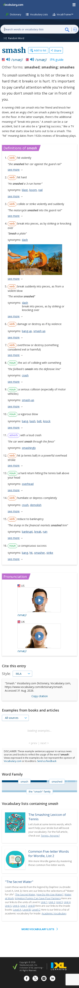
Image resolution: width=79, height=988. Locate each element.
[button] (74, 5)
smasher (39, 552)
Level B (26, 909)
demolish (35, 505)
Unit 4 (67, 902)
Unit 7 (23, 905)
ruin (45, 531)
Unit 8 (31, 905)
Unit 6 (16, 905)
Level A (17, 909)
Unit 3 (59, 902)
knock (46, 421)
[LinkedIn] (52, 979)
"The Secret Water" (19, 881)
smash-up (28, 400)
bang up (27, 331)
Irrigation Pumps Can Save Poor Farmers (38, 898)
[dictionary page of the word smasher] (76, 781)
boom (33, 190)
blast (25, 190)
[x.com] (35, 979)
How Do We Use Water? (49, 894)
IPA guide (56, 60)
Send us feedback (46, 761)
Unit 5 (8, 905)
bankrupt (27, 531)
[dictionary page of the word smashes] (75, 781)
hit (31, 552)
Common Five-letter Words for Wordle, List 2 (48, 853)
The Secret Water (25, 894)
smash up (39, 331)
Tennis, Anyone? (50, 835)
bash (32, 421)
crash (25, 375)
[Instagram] (44, 979)
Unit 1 (44, 902)
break (37, 531)
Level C (36, 909)
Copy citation (39, 696)
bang (25, 421)
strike (49, 552)
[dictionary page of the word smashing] (71, 781)
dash (25, 240)
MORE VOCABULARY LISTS (37, 929)
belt (39, 421)
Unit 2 (52, 902)
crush (25, 505)
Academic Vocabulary (54, 913)
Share (57, 50)
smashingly (29, 448)
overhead (28, 484)
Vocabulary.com (12, 761)
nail (40, 190)
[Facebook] (27, 979)
